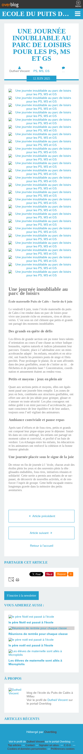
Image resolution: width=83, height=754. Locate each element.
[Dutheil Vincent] (16, 695)
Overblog (50, 732)
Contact (30, 745)
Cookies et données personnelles (26, 748)
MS (41, 71)
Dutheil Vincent (57, 700)
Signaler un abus (49, 745)
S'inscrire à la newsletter (21, 595)
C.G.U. (68, 745)
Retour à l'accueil (41, 545)
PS (35, 71)
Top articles (14, 745)
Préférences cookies (62, 748)
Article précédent (43, 516)
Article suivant (39, 533)
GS (47, 71)
